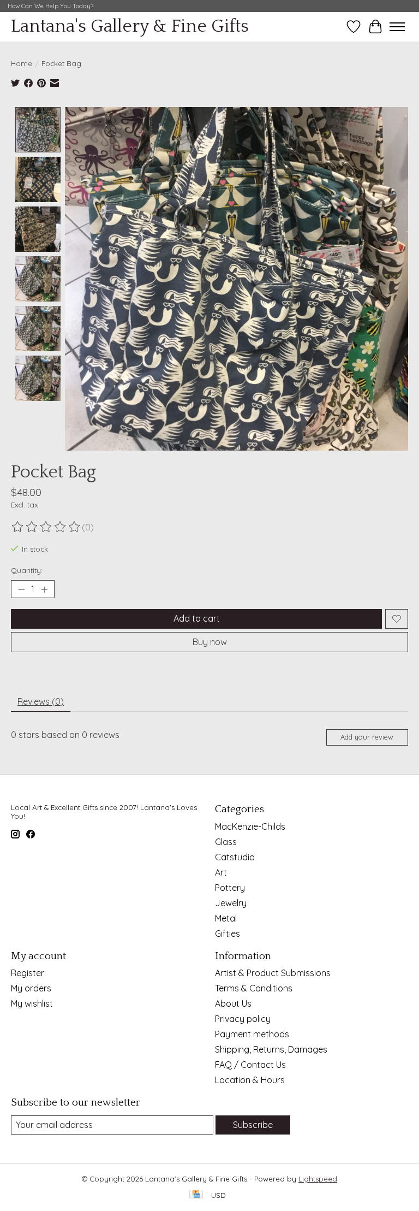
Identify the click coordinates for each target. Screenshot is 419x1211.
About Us (233, 1003)
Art (221, 872)
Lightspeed (317, 1178)
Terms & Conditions (253, 988)
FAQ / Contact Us (250, 1064)
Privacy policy (243, 1018)
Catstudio (235, 857)
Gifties (227, 933)
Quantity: (27, 570)
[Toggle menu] (397, 27)
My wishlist (32, 1003)
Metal (226, 918)
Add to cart (196, 618)
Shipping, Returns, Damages (271, 1049)
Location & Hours (250, 1079)
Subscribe (253, 1124)
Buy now (210, 641)
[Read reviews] (46, 527)
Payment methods (252, 1034)
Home (21, 63)
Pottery (230, 887)
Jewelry (231, 902)
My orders (31, 988)
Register (27, 972)
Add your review (366, 736)
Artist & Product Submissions (273, 972)
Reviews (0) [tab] (40, 701)
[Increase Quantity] (44, 589)
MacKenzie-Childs (250, 826)
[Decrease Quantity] (21, 589)
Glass (226, 841)
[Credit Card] (196, 1195)
